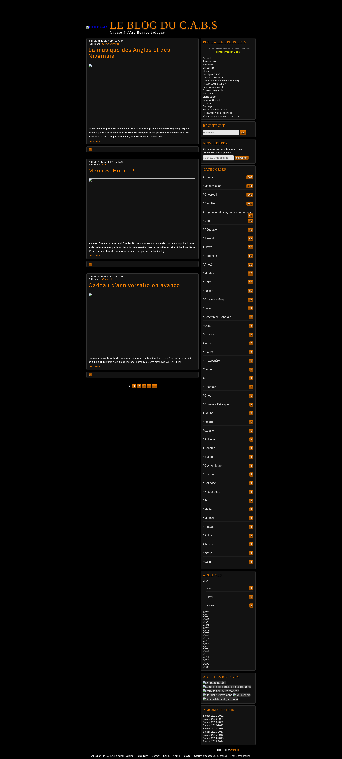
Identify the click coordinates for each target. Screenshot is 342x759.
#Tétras (208, 544)
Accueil (207, 58)
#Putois (208, 535)
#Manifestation (212, 185)
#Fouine (208, 413)
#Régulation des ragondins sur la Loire (227, 212)
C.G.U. (187, 756)
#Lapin (207, 308)
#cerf (206, 378)
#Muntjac (208, 517)
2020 (206, 628)
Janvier (210, 605)
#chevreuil (209, 334)
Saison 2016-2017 (213, 731)
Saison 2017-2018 (213, 728)
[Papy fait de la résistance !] (221, 690)
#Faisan (208, 290)
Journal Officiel (211, 99)
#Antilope (209, 439)
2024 (206, 615)
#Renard (208, 238)
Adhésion (208, 64)
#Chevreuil (113, 44)
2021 (206, 625)
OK (243, 132)
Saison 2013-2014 (213, 741)
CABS (211, 74)
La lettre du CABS (213, 77)
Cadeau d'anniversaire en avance (134, 285)
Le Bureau (209, 67)
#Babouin (209, 448)
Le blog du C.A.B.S (164, 25)
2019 (206, 631)
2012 (206, 654)
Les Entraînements (213, 87)
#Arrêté (207, 264)
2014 (206, 647)
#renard (208, 421)
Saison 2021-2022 (213, 715)
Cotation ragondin (213, 90)
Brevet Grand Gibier (214, 83)
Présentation (210, 61)
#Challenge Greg (214, 299)
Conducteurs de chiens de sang (221, 80)
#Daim (207, 282)
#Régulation (210, 229)
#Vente (207, 369)
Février (210, 596)
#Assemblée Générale (217, 317)
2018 (206, 634)
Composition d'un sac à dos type (221, 115)
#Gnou (207, 395)
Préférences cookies (240, 756)
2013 (206, 650)
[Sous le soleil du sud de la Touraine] (227, 686)
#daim (207, 561)
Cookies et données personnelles (210, 756)
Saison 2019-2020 (213, 722)
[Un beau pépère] (215, 682)
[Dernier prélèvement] (218, 695)
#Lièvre (207, 247)
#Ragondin (210, 255)
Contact (207, 71)
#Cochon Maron (213, 465)
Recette (207, 103)
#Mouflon (209, 273)
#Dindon (208, 474)
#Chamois (209, 386)
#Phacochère (211, 360)
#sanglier (209, 430)
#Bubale (208, 456)
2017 (206, 638)
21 (222, 718)
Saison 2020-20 (212, 718)
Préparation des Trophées (217, 112)
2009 (206, 663)
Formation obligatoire (215, 109)
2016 (206, 641)
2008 (206, 666)
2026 (206, 581)
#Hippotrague (211, 491)
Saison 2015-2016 (213, 734)
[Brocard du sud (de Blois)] (221, 699)
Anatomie (208, 93)
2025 (206, 612)
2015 (206, 644)
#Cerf (104, 44)
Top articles (142, 756)
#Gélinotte (209, 483)
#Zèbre (207, 552)
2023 (206, 618)
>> (155, 386)
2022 (206, 621)
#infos (207, 343)
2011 (206, 657)
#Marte (207, 509)
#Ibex (206, 500)
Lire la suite (94, 141)
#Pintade (208, 526)
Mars (209, 588)
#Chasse (208, 177)
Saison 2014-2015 (213, 738)
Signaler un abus (171, 756)
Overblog (234, 750)
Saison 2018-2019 (213, 725)
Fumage (207, 106)
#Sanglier (209, 203)
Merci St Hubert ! (112, 171)
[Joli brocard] (242, 695)
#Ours (207, 325)
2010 (206, 660)
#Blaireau (209, 351)
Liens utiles (209, 96)
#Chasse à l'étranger (216, 404)
